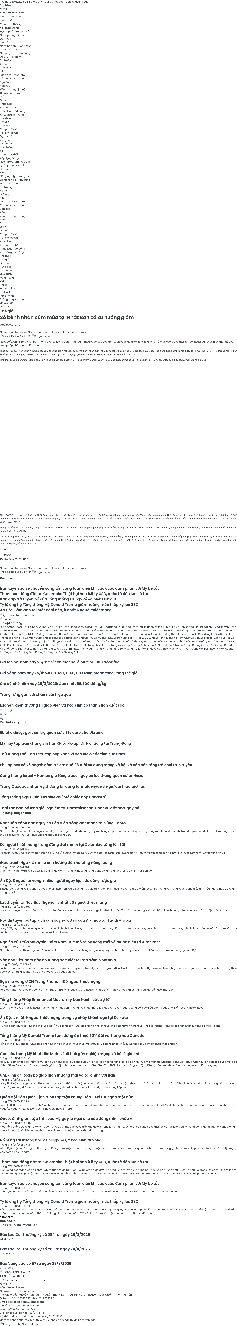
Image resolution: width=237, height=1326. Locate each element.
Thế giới (5, 122)
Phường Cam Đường (31, 652)
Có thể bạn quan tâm (15, 722)
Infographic (7, 295)
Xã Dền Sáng (121, 638)
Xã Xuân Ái (166, 630)
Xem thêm (6, 1217)
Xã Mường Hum (103, 638)
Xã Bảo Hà (189, 641)
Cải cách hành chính (12, 78)
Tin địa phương (11, 623)
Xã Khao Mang (68, 627)
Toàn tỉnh (53, 627)
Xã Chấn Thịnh (33, 630)
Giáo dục (5, 67)
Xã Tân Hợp (141, 630)
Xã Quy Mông (202, 634)
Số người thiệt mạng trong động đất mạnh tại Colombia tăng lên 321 (62, 844)
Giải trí (4, 96)
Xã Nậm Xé (208, 645)
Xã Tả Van (231, 641)
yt (4, 9)
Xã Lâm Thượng (198, 630)
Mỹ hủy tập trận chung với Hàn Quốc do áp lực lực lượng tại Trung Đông (65, 743)
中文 (11, 5)
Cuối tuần (6, 147)
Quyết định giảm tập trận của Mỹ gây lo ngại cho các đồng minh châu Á (66, 1118)
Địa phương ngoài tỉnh (14, 627)
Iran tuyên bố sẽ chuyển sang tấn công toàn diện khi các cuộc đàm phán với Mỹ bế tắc (80, 588)
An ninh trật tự (9, 107)
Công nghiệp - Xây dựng (15, 53)
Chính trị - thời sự (10, 24)
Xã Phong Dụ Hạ (70, 630)
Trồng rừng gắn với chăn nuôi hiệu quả (35, 694)
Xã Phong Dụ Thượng (89, 648)
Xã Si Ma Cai (176, 645)
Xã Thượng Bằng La (12, 630)
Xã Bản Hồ (218, 641)
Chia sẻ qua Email (76, 332)
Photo (3, 285)
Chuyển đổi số (8, 129)
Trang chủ (6, 20)
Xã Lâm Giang (105, 630)
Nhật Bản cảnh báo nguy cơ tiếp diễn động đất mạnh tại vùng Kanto (63, 823)
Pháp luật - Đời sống (12, 111)
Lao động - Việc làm (12, 75)
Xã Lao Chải (21, 648)
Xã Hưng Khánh (149, 634)
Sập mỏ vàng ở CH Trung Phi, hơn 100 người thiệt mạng (50, 981)
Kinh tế (4, 42)
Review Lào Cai (9, 133)
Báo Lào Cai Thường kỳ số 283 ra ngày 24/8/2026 (45, 1249)
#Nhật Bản (21, 559)
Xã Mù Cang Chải (88, 627)
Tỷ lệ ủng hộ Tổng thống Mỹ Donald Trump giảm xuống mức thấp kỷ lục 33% (69, 604)
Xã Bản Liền (49, 645)
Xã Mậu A (154, 630)
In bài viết (58, 332)
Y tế (2, 71)
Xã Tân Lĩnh (228, 630)
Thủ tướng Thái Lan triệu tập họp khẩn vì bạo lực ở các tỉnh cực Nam (62, 754)
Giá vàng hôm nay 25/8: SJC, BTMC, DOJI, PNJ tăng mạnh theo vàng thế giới (69, 673)
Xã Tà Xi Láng (52, 648)
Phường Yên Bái (199, 648)
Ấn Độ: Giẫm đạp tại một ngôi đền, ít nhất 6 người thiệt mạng (56, 610)
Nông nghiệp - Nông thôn (15, 46)
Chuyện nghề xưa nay (13, 93)
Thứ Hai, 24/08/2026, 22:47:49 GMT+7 (22, 1)
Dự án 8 (4, 306)
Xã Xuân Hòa (156, 641)
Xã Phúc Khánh (173, 641)
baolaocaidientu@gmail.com (26, 1302)
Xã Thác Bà (91, 634)
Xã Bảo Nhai (34, 645)
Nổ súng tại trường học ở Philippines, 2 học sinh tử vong (51, 1140)
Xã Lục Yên (214, 630)
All (1, 151)
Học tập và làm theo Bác (15, 31)
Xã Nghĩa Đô (122, 641)
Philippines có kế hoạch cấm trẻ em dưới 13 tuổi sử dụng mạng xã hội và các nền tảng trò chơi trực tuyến (96, 764)
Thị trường (6, 60)
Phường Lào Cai (54, 652)
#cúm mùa (7, 559)
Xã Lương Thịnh (168, 634)
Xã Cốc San (218, 634)
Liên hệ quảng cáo (77, 1)
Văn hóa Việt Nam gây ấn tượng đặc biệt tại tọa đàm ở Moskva (58, 960)
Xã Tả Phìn (6, 645)
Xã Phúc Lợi (25, 634)
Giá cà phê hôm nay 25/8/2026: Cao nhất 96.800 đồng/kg (53, 683)
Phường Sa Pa (72, 652)
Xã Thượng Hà (139, 641)
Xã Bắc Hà (63, 645)
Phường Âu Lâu (9, 652)
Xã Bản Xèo (198, 638)
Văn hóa (5, 85)
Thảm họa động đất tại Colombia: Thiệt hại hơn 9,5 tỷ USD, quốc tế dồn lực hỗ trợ (74, 593)
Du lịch (4, 100)
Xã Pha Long (110, 645)
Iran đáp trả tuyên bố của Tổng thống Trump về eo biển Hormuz (58, 599)
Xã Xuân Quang (35, 638)
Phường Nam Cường (221, 648)
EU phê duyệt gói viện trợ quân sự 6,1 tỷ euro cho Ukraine (52, 732)
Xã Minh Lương (74, 641)
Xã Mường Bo (204, 641)
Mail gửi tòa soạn (55, 1)
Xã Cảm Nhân (57, 634)
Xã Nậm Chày (182, 638)
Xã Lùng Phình (93, 645)
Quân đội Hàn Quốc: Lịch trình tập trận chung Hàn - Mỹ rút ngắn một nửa (66, 1096)
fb (1, 9)
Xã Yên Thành (75, 634)
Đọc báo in (6, 136)
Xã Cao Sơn (161, 645)
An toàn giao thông (12, 114)
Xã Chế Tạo (7, 648)
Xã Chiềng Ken (55, 641)
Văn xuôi (5, 219)
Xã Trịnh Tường (164, 638)
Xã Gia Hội (197, 627)
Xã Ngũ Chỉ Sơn (224, 645)
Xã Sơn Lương (212, 627)
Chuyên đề (6, 303)
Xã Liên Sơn (183, 627)
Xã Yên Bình (105, 634)
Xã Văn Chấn (228, 627)
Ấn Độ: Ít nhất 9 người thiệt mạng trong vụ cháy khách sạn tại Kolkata (64, 1017)
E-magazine (7, 288)
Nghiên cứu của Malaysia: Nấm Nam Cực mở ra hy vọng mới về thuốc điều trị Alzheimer (80, 942)
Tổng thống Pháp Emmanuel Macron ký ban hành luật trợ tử (55, 999)
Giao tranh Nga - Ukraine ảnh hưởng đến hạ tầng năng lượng (56, 862)
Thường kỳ (6, 143)
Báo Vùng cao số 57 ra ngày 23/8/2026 (35, 1263)
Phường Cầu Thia (157, 648)
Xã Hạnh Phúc (152, 627)
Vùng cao (5, 140)
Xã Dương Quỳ (37, 641)
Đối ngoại (6, 38)
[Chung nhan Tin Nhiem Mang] (19, 1323)
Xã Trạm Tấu (135, 627)
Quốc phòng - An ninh (13, 35)
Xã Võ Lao (225, 638)
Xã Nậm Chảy (91, 641)
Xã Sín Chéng (192, 645)
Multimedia (7, 277)
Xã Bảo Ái (119, 634)
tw (10, 1284)
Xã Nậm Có (36, 648)
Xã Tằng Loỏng (71, 638)
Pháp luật (6, 104)
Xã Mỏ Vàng (180, 630)
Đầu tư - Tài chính (11, 57)
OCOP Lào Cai (8, 49)
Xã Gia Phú (87, 638)
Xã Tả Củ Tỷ (77, 645)
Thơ (2, 223)
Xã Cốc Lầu (20, 645)
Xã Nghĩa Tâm (51, 630)
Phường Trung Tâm (135, 648)
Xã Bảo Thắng (53, 638)
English (4, 5)
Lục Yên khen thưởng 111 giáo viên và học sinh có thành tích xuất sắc (62, 705)
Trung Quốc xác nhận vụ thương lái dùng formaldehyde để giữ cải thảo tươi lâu (72, 786)
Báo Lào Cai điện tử (12, 12)
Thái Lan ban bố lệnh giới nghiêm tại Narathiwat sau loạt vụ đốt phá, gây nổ (69, 808)
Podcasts (5, 292)
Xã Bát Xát (212, 638)
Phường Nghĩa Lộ (112, 648)
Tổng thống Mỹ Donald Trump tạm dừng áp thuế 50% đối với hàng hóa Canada (72, 1035)
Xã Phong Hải (16, 638)
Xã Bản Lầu (147, 645)
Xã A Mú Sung (146, 638)
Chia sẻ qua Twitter (39, 332)
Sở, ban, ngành (37, 627)
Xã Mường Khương (129, 645)
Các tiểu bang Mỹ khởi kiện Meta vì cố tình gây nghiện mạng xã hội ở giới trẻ (69, 1053)
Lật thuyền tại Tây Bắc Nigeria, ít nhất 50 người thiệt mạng (53, 902)
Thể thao (5, 118)
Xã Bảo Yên (107, 641)
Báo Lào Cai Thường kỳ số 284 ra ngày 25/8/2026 (45, 1234)
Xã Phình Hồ (168, 627)
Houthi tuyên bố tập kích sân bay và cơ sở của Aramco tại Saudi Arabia (65, 920)
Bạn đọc (5, 82)
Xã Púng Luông (108, 627)
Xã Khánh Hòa (9, 634)
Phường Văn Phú (178, 648)
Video (3, 281)
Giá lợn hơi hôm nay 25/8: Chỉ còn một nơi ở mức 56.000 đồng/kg (60, 662)
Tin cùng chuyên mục (16, 813)
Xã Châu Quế (88, 630)
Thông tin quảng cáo (12, 299)
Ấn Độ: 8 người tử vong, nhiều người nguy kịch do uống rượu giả (58, 880)
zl (7, 9)
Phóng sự (5, 125)
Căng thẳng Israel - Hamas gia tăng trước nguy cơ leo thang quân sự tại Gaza (72, 775)
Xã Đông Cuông (124, 630)
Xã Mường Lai (40, 634)
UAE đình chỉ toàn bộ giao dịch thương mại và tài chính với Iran (57, 1075)
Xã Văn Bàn (21, 641)
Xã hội (4, 64)
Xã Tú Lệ (122, 627)
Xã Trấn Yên (132, 634)
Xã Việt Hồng (186, 634)
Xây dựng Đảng (9, 28)
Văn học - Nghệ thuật (13, 89)
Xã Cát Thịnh (68, 648)
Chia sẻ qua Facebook (13, 332)
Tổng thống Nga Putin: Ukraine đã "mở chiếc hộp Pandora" (53, 797)
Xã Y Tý (133, 638)
